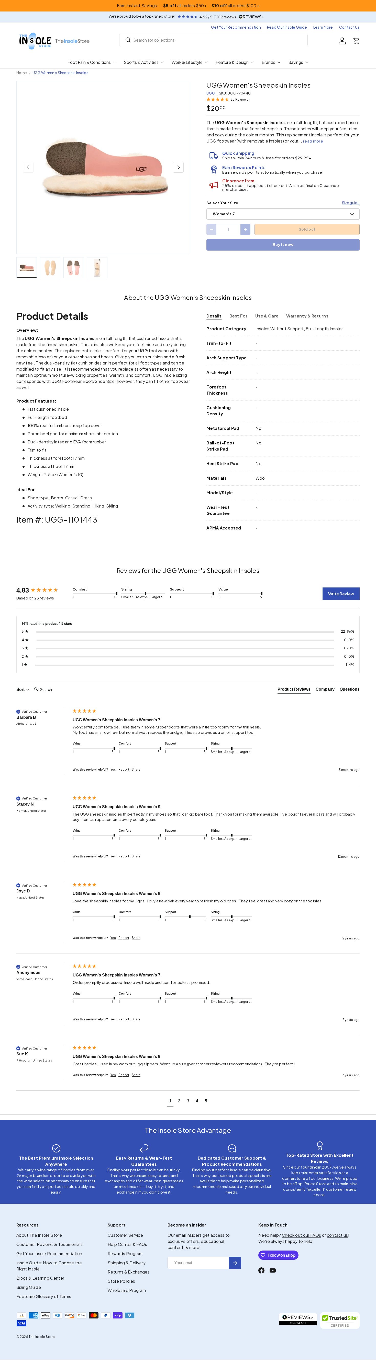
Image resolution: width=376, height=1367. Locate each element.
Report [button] (123, 769)
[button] (356, 40)
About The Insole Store (39, 1235)
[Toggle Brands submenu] (279, 62)
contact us (337, 1235)
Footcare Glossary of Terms (43, 1296)
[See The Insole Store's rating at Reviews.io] (298, 1320)
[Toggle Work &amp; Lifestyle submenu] (206, 62)
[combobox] (213, 40)
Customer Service (125, 1235)
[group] (43, 590)
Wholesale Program (127, 1290)
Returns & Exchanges (129, 1272)
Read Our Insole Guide (287, 27)
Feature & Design (232, 62)
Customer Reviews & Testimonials (49, 1244)
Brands (268, 62)
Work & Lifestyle (187, 62)
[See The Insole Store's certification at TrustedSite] (340, 1320)
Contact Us (349, 27)
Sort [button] (21, 689)
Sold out (307, 229)
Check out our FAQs (301, 1235)
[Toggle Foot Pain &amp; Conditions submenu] (114, 62)
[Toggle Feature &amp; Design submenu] (252, 62)
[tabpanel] (283, 428)
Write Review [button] (341, 593)
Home (21, 73)
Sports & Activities (141, 62)
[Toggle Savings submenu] (307, 62)
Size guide (351, 202)
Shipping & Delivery (127, 1262)
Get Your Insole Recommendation (49, 1253)
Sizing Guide (28, 1287)
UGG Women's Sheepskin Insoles (60, 73)
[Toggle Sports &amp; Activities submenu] (162, 62)
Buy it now (283, 244)
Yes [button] (113, 769)
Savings (295, 62)
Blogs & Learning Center (40, 1278)
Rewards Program (125, 1253)
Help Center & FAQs (127, 1244)
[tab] (214, 316)
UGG (210, 93)
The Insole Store (42, 1337)
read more (313, 140)
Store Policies (121, 1281)
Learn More (323, 27)
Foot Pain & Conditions (89, 62)
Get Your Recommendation (236, 27)
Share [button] (136, 769)
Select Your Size (222, 203)
